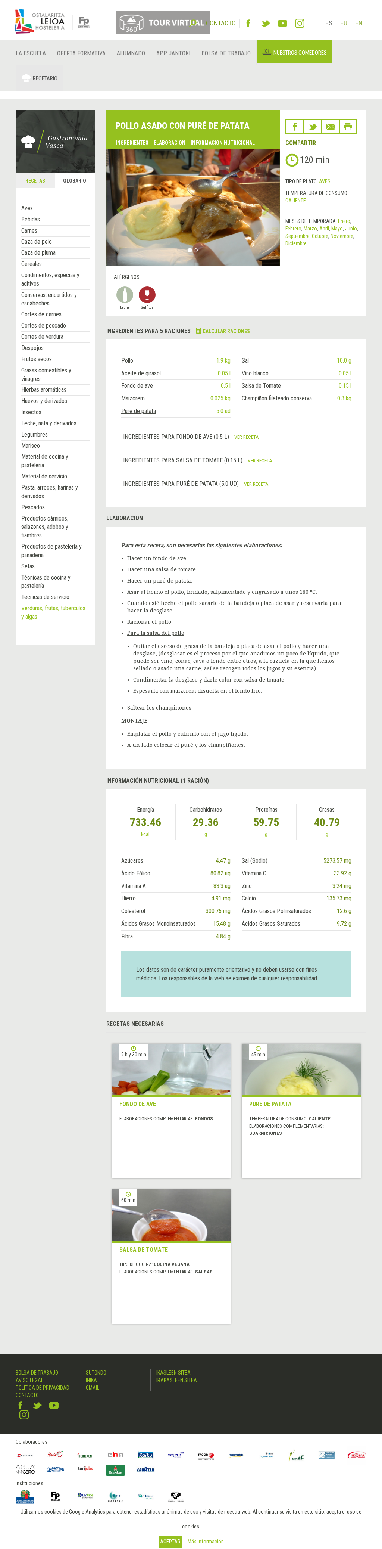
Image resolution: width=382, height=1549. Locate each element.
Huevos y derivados (44, 400)
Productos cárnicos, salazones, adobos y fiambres (44, 527)
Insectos (31, 412)
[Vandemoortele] (236, 1455)
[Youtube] (282, 23)
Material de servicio (44, 476)
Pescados (33, 507)
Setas (28, 566)
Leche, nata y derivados (48, 423)
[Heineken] (85, 1455)
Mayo (337, 229)
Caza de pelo (36, 241)
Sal (245, 360)
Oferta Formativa (81, 53)
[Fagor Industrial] (206, 1455)
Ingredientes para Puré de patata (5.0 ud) (181, 483)
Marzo (310, 229)
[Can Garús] (296, 1455)
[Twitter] (265, 23)
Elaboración (169, 143)
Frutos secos (36, 359)
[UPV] (175, 1496)
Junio (351, 229)
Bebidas (30, 219)
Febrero (293, 229)
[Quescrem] (55, 1470)
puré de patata (172, 581)
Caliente (295, 201)
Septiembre (297, 236)
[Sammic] (25, 1455)
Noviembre (342, 236)
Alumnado (131, 53)
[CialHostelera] (115, 1455)
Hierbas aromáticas (43, 389)
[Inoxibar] (356, 1455)
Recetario (45, 78)
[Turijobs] (85, 1468)
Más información (206, 1542)
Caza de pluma (38, 252)
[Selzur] (175, 1455)
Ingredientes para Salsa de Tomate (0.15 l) (183, 460)
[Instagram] (299, 23)
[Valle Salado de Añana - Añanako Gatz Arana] (326, 1455)
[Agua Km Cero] (25, 1469)
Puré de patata (138, 411)
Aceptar (170, 1542)
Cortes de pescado (43, 325)
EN (359, 23)
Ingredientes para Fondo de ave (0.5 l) (177, 436)
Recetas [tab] (35, 181)
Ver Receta (246, 437)
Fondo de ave (137, 385)
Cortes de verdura (42, 336)
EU (343, 23)
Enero (344, 221)
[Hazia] (55, 1455)
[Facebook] (248, 23)
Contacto (27, 1395)
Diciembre (296, 243)
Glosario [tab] (74, 181)
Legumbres (34, 434)
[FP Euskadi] (55, 1496)
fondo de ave (169, 558)
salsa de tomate (176, 569)
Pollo (127, 360)
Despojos (32, 347)
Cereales (31, 263)
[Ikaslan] (145, 1496)
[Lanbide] (85, 1496)
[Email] (330, 126)
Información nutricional (223, 143)
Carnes (29, 230)
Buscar (192, 22)
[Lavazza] (145, 1468)
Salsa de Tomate (261, 385)
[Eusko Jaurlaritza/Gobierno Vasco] (25, 1496)
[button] (119, 207)
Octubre (320, 236)
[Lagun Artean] (266, 1455)
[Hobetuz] (115, 1496)
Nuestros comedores (300, 52)
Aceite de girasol (141, 373)
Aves (27, 208)
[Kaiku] (145, 1455)
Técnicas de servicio (45, 596)
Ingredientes (132, 143)
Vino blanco (255, 373)
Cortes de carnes (41, 314)
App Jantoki (173, 53)
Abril (324, 229)
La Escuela (31, 53)
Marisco (30, 445)
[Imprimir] (348, 126)
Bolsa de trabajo (226, 53)
